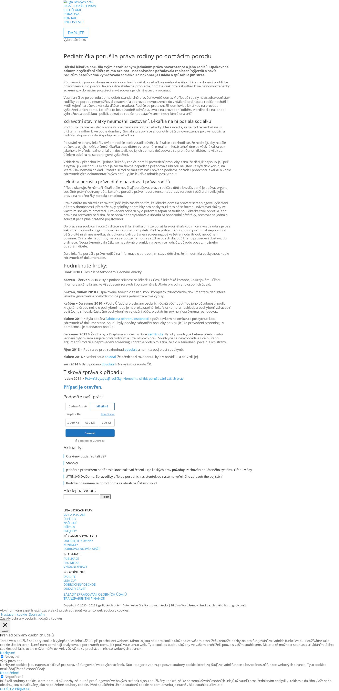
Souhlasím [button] (37, 614)
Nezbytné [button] (7, 652)
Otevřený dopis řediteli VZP (86, 456)
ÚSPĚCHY (70, 519)
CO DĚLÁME (73, 10)
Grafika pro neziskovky (153, 605)
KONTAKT (71, 18)
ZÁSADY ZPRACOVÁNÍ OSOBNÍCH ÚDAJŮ (95, 594)
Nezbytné (12, 656)
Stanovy (72, 463)
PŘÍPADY (69, 527)
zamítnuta (155, 334)
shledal (110, 356)
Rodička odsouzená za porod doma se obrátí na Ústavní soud (111, 483)
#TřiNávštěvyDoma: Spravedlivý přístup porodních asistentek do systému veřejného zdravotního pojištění (144, 476)
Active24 (241, 605)
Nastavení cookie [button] (14, 614)
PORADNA (71, 14)
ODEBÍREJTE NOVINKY (78, 541)
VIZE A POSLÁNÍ (74, 515)
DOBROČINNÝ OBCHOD (80, 584)
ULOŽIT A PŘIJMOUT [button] (15, 688)
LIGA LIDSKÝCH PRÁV (80, 6)
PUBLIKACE (71, 558)
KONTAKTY (71, 545)
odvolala (131, 349)
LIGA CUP (70, 580)
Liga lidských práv (107, 605)
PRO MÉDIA (71, 563)
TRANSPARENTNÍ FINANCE (84, 598)
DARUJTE (70, 577)
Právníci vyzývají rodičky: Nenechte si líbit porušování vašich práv (134, 378)
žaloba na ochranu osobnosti (128, 318)
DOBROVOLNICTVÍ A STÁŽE (82, 549)
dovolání (108, 364)
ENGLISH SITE (74, 22)
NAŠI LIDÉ (70, 523)
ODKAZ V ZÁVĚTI (75, 589)
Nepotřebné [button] (9, 672)
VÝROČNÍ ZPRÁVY (75, 567)
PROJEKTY (70, 531)
